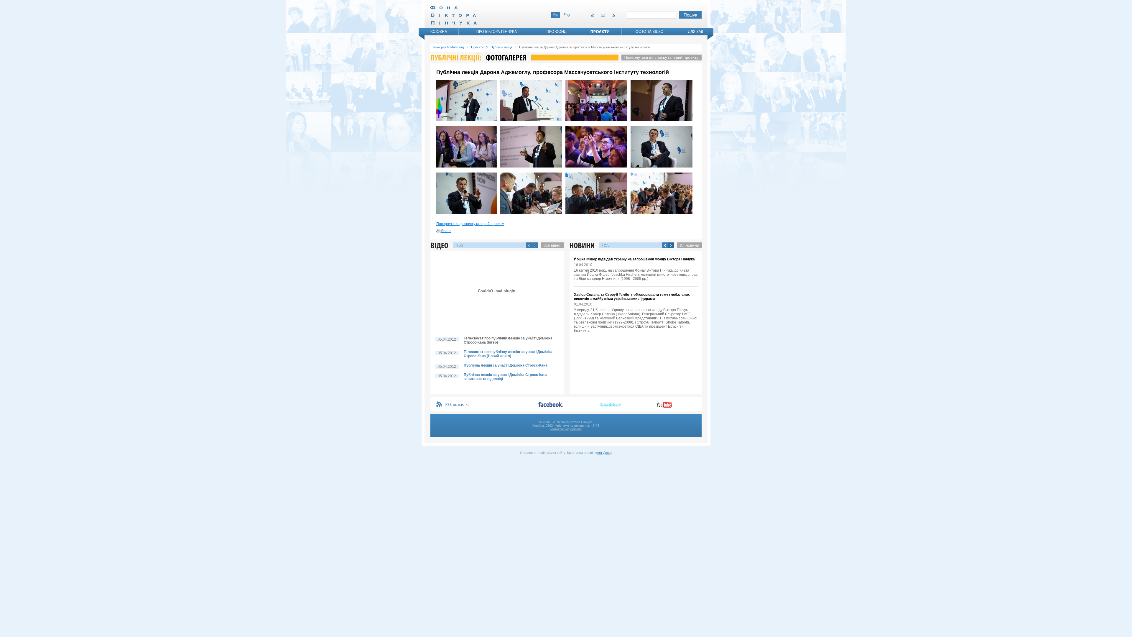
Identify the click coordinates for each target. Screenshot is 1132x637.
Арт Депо (604, 452)
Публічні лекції (501, 47)
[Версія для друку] (438, 231)
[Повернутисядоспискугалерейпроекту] (660, 57)
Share (446, 231)
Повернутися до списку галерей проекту (470, 224)
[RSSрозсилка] (457, 404)
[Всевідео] (551, 245)
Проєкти (477, 47)
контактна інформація (566, 429)
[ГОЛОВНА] (438, 31)
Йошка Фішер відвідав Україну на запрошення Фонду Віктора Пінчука (634, 259)
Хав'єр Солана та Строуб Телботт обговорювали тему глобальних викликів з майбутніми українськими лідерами (632, 297)
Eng (566, 15)
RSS (459, 245)
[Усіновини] (688, 245)
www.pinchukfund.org (448, 47)
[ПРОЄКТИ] (600, 31)
